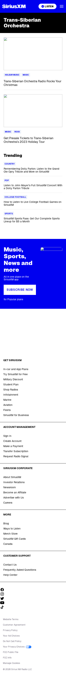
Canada (7, 544)
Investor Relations (14, 482)
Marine (7, 399)
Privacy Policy (10, 630)
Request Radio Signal (15, 456)
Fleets (7, 410)
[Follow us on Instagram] (3, 594)
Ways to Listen (12, 528)
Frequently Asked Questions (19, 569)
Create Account (12, 441)
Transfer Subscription (15, 451)
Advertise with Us (13, 497)
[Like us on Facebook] (3, 589)
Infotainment (10, 394)
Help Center (10, 575)
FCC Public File (10, 652)
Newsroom (9, 487)
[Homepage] (14, 6)
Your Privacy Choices (14, 646)
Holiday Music (12, 75)
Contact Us (9, 564)
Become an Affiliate (14, 492)
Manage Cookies (11, 663)
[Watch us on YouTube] (3, 603)
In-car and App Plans (15, 369)
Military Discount (13, 379)
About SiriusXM (12, 477)
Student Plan (11, 384)
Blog (6, 523)
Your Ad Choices (11, 635)
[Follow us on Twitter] (3, 598)
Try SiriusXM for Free (15, 374)
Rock (17, 132)
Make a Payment (13, 446)
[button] (61, 6)
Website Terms (10, 619)
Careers (7, 502)
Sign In (7, 436)
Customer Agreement (14, 624)
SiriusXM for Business (16, 415)
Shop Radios (10, 389)
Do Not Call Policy (12, 641)
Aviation (7, 405)
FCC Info (7, 657)
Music (26, 75)
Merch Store (10, 533)
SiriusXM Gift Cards (14, 538)
